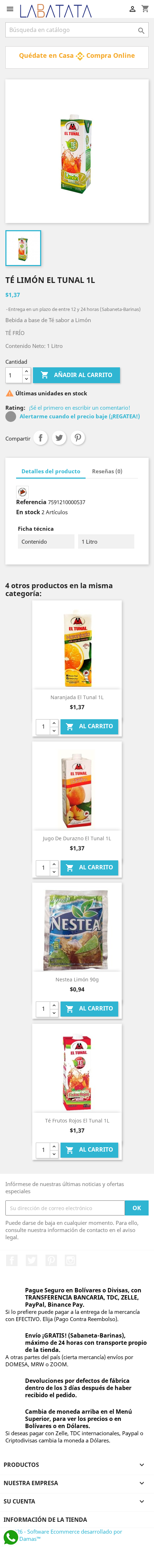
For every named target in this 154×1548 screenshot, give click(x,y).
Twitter (31, 1260)
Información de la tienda (45, 1520)
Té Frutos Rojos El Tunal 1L (77, 1120)
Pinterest (78, 438)
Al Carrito (89, 726)
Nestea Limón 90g (77, 979)
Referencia (31, 502)
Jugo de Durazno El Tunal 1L (77, 838)
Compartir (40, 438)
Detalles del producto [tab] (50, 471)
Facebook (12, 1260)
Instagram (70, 1260)
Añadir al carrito (76, 375)
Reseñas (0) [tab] (107, 471)
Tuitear (59, 438)
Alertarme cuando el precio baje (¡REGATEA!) (79, 416)
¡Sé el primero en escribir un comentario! (79, 407)
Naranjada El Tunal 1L (77, 697)
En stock (28, 512)
